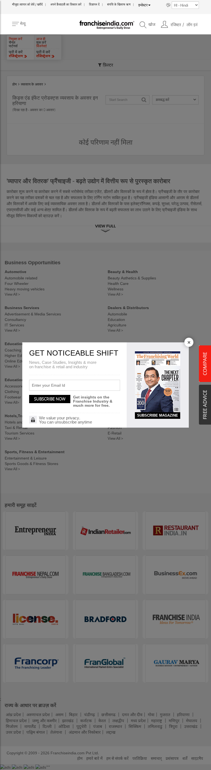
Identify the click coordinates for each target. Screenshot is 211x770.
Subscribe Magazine (157, 415)
